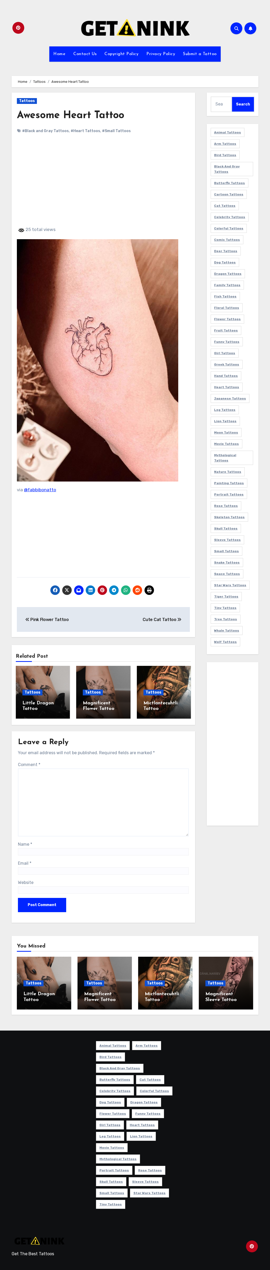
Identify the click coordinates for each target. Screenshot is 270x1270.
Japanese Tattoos (230, 398)
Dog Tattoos (225, 262)
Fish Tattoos (225, 296)
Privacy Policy (160, 54)
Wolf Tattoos (225, 642)
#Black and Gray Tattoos (45, 131)
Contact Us (85, 54)
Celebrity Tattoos (229, 217)
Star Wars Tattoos (230, 585)
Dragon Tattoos (228, 274)
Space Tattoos (227, 574)
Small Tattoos (226, 551)
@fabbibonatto (40, 489)
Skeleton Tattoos (229, 517)
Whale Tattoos (226, 630)
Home (59, 54)
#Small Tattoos (116, 131)
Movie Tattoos (226, 444)
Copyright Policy (121, 54)
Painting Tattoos (229, 483)
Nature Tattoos (227, 472)
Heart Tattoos (226, 387)
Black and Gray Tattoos (227, 169)
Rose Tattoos (226, 506)
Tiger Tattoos (226, 596)
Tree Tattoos (225, 619)
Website (25, 882)
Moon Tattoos (226, 432)
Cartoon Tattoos (228, 194)
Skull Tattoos (226, 528)
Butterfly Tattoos (229, 183)
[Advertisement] (104, 185)
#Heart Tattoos (85, 131)
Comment (29, 764)
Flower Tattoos (227, 319)
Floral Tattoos (226, 308)
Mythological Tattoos (225, 457)
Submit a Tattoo (200, 54)
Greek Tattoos (226, 364)
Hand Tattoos (226, 376)
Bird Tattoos (225, 155)
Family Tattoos (227, 285)
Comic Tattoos (227, 240)
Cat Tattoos (224, 206)
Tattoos (27, 101)
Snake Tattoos (227, 562)
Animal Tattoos (227, 132)
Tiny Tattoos (225, 608)
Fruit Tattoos (226, 330)
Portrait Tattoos (229, 494)
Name (25, 844)
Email (24, 863)
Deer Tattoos (225, 251)
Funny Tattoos (226, 342)
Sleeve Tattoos (227, 540)
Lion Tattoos (225, 421)
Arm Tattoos (225, 144)
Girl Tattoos (224, 353)
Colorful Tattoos (228, 228)
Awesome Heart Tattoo (70, 115)
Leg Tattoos (224, 410)
